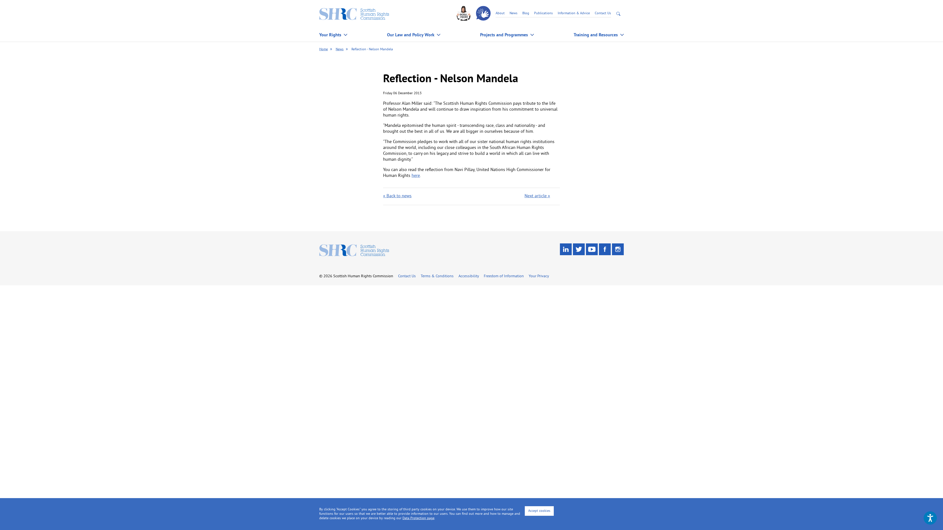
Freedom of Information (504, 276)
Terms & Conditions (437, 276)
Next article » (537, 196)
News (513, 13)
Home (323, 49)
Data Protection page (418, 518)
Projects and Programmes (504, 35)
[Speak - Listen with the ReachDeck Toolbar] (930, 518)
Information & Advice (574, 13)
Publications (543, 13)
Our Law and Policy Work (410, 35)
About (500, 13)
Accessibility (468, 276)
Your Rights (330, 35)
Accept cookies (539, 511)
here (416, 176)
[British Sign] (484, 13)
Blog (525, 13)
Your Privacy (539, 276)
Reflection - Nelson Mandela (372, 49)
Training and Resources (596, 35)
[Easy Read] (464, 13)
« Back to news (397, 196)
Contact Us (603, 13)
